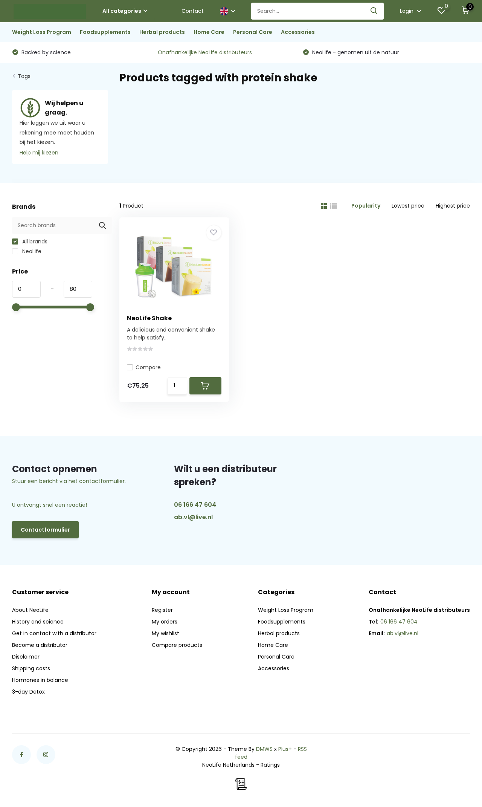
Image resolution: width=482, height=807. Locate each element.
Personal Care (252, 32)
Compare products (177, 645)
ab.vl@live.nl (193, 517)
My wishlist (165, 633)
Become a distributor (39, 645)
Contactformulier (45, 529)
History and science (38, 621)
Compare (148, 367)
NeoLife (31, 251)
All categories (121, 11)
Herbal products (162, 32)
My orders (164, 621)
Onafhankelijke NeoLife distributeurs (205, 52)
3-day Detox (28, 691)
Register (162, 610)
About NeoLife (30, 610)
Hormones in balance (40, 680)
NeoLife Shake (149, 318)
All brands (34, 241)
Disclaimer (26, 656)
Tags (24, 76)
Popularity (365, 205)
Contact (193, 11)
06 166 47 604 (195, 504)
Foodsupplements (105, 32)
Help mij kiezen (39, 152)
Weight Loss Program (41, 32)
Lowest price (408, 205)
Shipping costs (31, 668)
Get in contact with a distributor (54, 633)
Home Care (209, 32)
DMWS (264, 749)
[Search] (374, 11)
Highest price (453, 205)
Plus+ (285, 749)
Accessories (298, 32)
